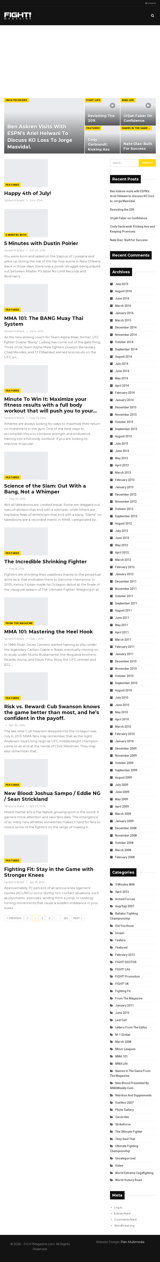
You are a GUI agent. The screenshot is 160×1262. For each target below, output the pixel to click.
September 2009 (126, 770)
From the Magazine (19, 623)
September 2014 (126, 349)
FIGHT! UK (122, 983)
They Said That (125, 1139)
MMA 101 (121, 1056)
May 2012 (121, 545)
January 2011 (124, 654)
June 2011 (122, 617)
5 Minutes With (16, 235)
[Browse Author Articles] (6, 498)
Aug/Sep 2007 (124, 906)
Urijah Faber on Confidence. (129, 218)
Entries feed (122, 1213)
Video (119, 1165)
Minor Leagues (125, 1049)
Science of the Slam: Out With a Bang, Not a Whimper (45, 489)
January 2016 (124, 313)
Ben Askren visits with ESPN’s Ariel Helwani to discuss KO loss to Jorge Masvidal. (132, 196)
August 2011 (123, 610)
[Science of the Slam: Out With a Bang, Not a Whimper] (26, 465)
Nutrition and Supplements (133, 1095)
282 (66, 918)
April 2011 (122, 632)
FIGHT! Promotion (127, 976)
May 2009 (121, 799)
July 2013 (121, 443)
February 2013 (125, 480)
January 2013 (124, 487)
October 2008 (124, 842)
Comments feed (125, 1219)
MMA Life (128, 100)
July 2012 (121, 530)
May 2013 (121, 458)
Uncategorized (16, 100)
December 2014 (125, 327)
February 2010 (125, 734)
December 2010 (125, 661)
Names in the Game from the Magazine (137, 128)
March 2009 (123, 813)
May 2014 (121, 378)
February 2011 (125, 646)
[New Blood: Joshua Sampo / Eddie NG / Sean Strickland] (26, 773)
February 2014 (125, 392)
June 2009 (122, 792)
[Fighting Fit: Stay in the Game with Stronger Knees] (26, 849)
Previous (14, 918)
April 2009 (122, 806)
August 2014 (123, 356)
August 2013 (123, 436)
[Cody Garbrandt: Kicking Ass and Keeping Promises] (102, 140)
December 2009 (125, 748)
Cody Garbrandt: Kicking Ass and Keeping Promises (100, 149)
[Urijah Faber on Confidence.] (138, 112)
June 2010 (122, 705)
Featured (93, 128)
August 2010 (123, 690)
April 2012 (122, 552)
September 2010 (126, 683)
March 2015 (123, 320)
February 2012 (125, 567)
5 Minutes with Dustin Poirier (41, 243)
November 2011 (126, 588)
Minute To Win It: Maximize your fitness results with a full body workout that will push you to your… (50, 405)
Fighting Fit (122, 991)
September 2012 (126, 516)
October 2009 (124, 763)
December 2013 (125, 407)
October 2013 (124, 422)
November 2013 (126, 414)
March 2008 (123, 850)
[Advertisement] (80, 56)
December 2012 (125, 494)
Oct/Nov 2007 (124, 1102)
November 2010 (126, 668)
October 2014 (124, 342)
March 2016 (123, 305)
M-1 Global (122, 1034)
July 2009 (121, 784)
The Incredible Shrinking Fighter (45, 562)
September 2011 (126, 603)
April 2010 (122, 719)
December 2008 (125, 828)
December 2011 (125, 581)
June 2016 (122, 298)
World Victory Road (128, 1180)
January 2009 (124, 821)
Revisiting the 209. (122, 209)
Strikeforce (123, 1124)
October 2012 (124, 509)
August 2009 (123, 777)
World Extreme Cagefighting (134, 1173)
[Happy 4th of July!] (26, 173)
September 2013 (126, 429)
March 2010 (123, 726)
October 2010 (124, 676)
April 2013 (122, 465)
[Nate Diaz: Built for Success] (138, 140)
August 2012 (123, 523)
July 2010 (121, 697)
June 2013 (122, 451)
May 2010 (121, 712)
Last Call (121, 1020)
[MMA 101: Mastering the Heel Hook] (26, 611)
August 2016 (123, 291)
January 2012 (124, 574)
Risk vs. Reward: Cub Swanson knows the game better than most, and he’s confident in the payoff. (52, 712)
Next (77, 918)
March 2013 (123, 472)
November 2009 (126, 755)
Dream (119, 933)
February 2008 (125, 857)
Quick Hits (122, 1117)
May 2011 (121, 625)
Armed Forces (125, 899)
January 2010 (124, 741)
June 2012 (122, 538)
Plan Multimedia (132, 1242)
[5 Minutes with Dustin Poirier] (26, 223)
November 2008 (126, 835)
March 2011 (123, 639)
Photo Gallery (124, 1109)
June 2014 (122, 371)
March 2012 (123, 559)
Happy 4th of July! (27, 193)
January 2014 (124, 400)
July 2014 (121, 363)
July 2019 (121, 284)
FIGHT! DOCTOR (125, 962)
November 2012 (126, 501)
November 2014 (126, 334)
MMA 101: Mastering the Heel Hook (48, 632)
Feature (120, 940)
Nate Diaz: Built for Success (129, 240)
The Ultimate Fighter (128, 1131)
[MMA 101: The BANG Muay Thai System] (26, 298)
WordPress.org (124, 1225)
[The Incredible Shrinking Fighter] (26, 541)
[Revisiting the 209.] (102, 112)
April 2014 (122, 385)
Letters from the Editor (131, 1027)
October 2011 (124, 596)
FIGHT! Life (93, 100)
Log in (118, 1207)
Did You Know (124, 925)
